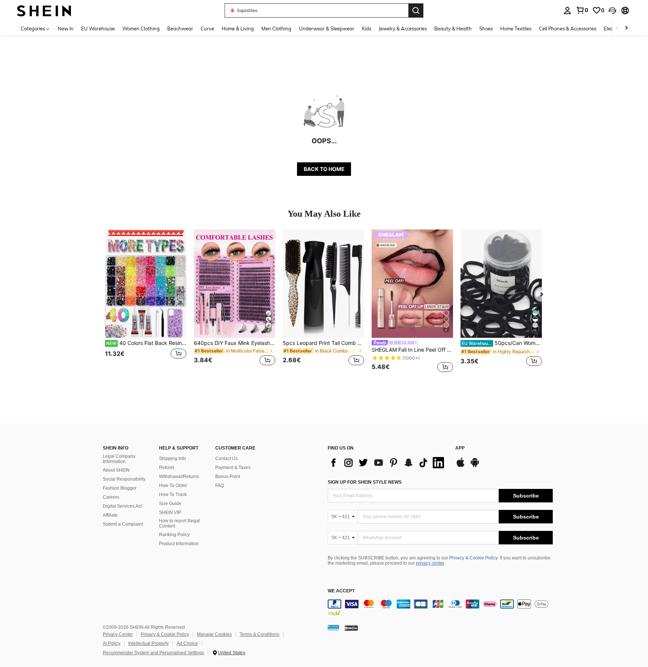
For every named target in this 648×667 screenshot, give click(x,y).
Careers (111, 497)
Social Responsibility (124, 479)
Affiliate (110, 515)
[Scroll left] (617, 28)
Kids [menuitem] (366, 28)
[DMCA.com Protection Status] (351, 627)
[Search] (415, 10)
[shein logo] (44, 10)
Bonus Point (227, 476)
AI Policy (111, 643)
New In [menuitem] (66, 28)
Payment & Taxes (232, 467)
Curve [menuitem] (207, 28)
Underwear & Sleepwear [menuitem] (326, 28)
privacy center (430, 563)
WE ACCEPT (341, 591)
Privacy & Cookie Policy (473, 558)
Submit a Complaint (123, 524)
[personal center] (567, 10)
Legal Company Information (119, 459)
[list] (388, 462)
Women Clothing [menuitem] (141, 28)
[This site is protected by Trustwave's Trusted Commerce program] (333, 627)
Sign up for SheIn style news (365, 482)
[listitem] (145, 302)
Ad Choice (187, 643)
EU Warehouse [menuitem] (98, 28)
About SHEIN (116, 470)
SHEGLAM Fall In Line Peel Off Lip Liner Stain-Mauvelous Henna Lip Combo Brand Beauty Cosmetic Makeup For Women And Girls (412, 350)
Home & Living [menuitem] (238, 28)
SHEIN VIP (170, 512)
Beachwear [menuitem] (180, 28)
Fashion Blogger (119, 488)
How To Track (173, 494)
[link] (582, 10)
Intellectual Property (148, 643)
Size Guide (170, 503)
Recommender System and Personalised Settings (153, 652)
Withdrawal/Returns (179, 476)
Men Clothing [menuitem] (276, 28)
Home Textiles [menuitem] (515, 28)
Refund (166, 467)
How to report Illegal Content (179, 523)
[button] (612, 10)
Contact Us (226, 458)
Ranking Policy (174, 534)
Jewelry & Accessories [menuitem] (403, 28)
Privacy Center (118, 634)
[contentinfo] (440, 609)
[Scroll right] (626, 28)
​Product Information (179, 543)
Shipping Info (172, 458)
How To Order (173, 485)
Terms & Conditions (259, 634)
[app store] (460, 466)
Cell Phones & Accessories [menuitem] (567, 28)
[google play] (475, 466)
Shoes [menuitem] (486, 28)
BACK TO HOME (324, 169)
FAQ (219, 485)
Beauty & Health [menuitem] (453, 28)
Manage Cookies (214, 634)
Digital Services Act (122, 506)
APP (460, 448)
